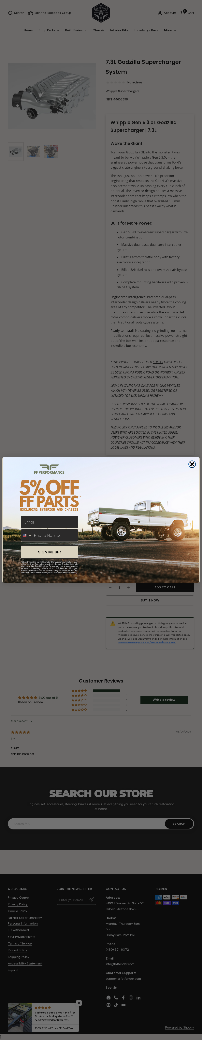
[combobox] (26, 535)
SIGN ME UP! (49, 552)
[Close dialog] (192, 464)
